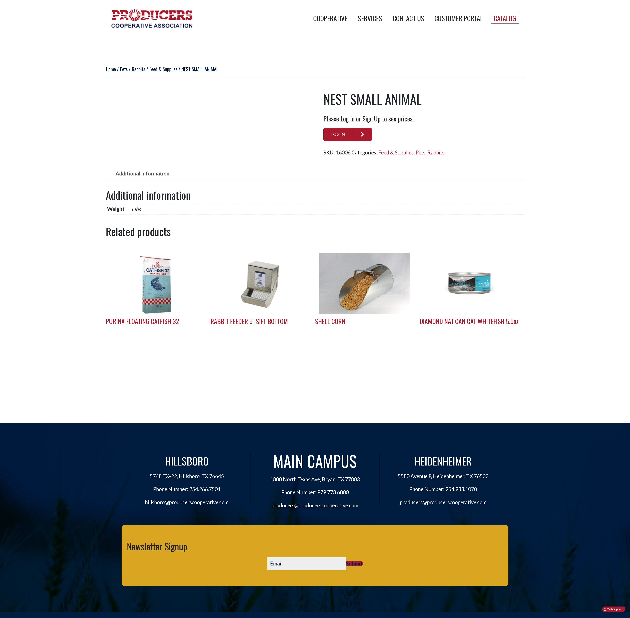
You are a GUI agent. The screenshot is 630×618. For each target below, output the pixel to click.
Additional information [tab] (142, 173)
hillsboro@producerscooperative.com (187, 502)
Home (111, 68)
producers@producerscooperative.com (315, 505)
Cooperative (330, 18)
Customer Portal (458, 18)
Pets (124, 68)
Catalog (505, 18)
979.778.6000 (333, 492)
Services (370, 18)
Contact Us (408, 18)
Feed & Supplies (163, 68)
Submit (354, 563)
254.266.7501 (205, 489)
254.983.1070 (461, 489)
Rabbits (138, 68)
